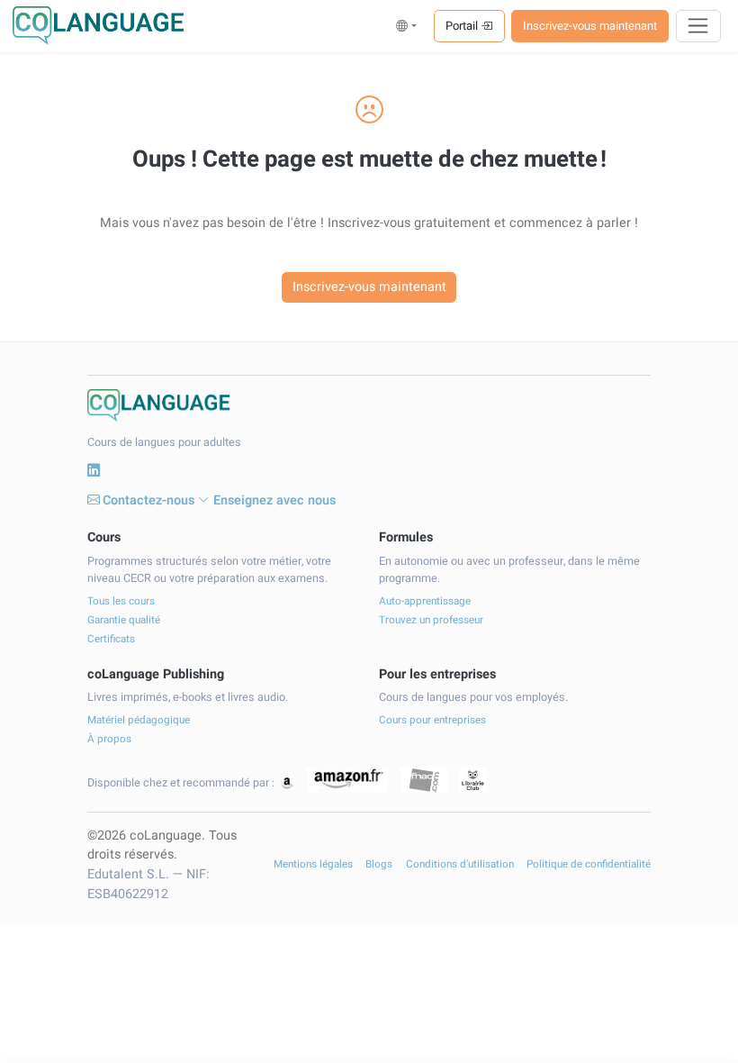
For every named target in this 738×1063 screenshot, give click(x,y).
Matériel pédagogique (138, 720)
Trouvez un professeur (431, 620)
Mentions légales (313, 864)
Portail (463, 25)
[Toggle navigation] (699, 26)
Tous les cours (121, 601)
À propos (109, 739)
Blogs (378, 864)
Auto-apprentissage (425, 601)
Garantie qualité (123, 620)
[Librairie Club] (473, 781)
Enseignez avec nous (274, 500)
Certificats (111, 639)
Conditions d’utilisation (460, 864)
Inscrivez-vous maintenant (590, 25)
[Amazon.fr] (347, 781)
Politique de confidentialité (588, 864)
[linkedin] (93, 471)
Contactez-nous (148, 500)
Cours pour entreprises (432, 720)
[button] (406, 25)
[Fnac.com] (423, 781)
